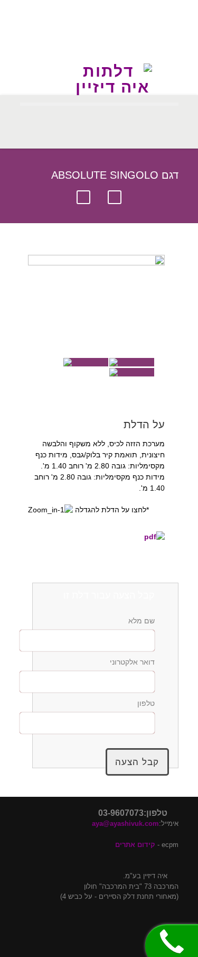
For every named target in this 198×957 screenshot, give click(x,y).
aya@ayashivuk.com (125, 823)
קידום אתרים (135, 845)
